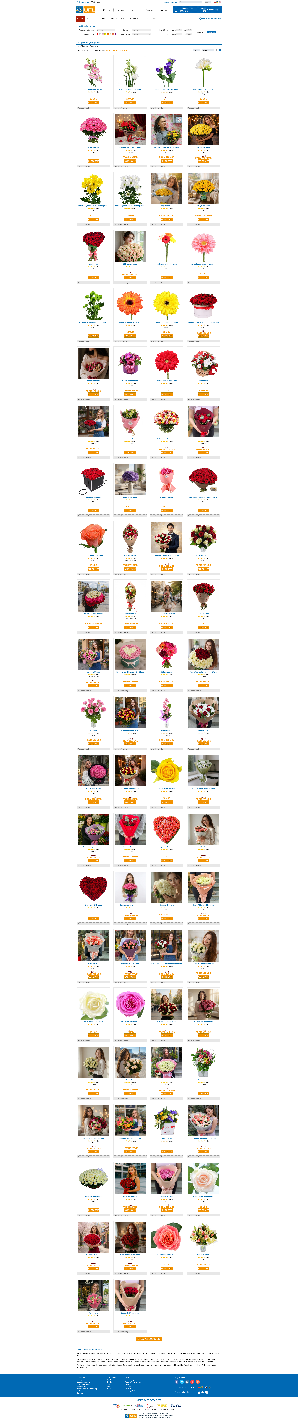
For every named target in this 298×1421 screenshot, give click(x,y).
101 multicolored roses (130, 730)
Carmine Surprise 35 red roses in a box (203, 322)
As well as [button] (156, 19)
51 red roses (93, 439)
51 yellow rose (167, 206)
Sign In (167, 2)
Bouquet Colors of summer (130, 1138)
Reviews (128, 1389)
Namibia (123, 50)
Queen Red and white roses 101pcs (203, 672)
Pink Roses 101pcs (93, 788)
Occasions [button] (101, 19)
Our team (128, 1384)
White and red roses (203, 555)
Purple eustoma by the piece (166, 89)
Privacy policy (82, 1380)
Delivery (128, 1377)
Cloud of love (203, 730)
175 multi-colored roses (166, 439)
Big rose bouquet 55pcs (203, 1021)
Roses (109, 1384)
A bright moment (166, 497)
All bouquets (111, 1377)
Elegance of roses (93, 497)
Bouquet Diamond (167, 905)
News (109, 1389)
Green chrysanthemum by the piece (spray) (93, 322)
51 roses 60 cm (203, 613)
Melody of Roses (93, 672)
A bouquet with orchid (130, 439)
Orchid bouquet (167, 730)
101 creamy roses (130, 264)
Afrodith (203, 847)
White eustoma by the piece (130, 89)
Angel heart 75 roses (167, 847)
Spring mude (203, 1080)
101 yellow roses (203, 147)
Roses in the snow (130, 1196)
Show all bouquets (149, 1339)
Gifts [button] (146, 19)
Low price (110, 1386)
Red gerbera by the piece (167, 380)
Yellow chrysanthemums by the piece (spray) (93, 206)
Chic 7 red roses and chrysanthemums (166, 963)
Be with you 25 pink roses (130, 905)
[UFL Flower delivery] (85, 9)
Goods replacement (84, 1382)
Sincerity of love (130, 613)
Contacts (128, 1386)
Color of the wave (130, 497)
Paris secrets (93, 963)
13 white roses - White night (203, 963)
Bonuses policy (82, 1386)
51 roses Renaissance (130, 788)
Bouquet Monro (203, 1254)
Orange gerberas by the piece (130, 322)
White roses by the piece (93, 1021)
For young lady (94, 46)
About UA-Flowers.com (133, 1382)
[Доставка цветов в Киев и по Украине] (215, 2)
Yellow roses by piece (166, 788)
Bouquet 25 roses (93, 1254)
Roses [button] (89, 19)
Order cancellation (83, 1384)
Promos (80, 19)
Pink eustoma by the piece (93, 89)
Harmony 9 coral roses (130, 963)
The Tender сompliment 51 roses (203, 1138)
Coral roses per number (166, 1254)
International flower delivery (87, 1389)
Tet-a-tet (93, 730)
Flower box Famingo (130, 380)
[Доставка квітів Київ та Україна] (217, 2)
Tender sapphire (93, 380)
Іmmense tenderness (93, 1196)
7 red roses (203, 439)
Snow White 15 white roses (203, 905)
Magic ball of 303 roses (93, 613)
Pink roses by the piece (130, 1021)
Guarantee (81, 1377)
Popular (109, 1380)
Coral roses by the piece (93, 555)
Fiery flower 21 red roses (130, 1254)
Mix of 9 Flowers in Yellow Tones (167, 147)
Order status (81, 1391)
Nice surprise (167, 1138)
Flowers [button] (113, 19)
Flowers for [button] (135, 19)
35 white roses (93, 1080)
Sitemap (80, 1393)
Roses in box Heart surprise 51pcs (130, 672)
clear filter (199, 32)
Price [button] (123, 19)
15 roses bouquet (130, 847)
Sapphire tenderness (167, 613)
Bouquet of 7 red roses (130, 1313)
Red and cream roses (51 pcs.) (167, 555)
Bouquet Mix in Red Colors (130, 147)
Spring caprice (167, 1196)
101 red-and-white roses (166, 1021)
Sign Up (174, 2)
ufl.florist (96, 2)
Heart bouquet (93, 264)
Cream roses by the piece (203, 1196)
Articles (109, 1391)
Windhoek (111, 50)
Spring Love (203, 380)
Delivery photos (130, 1391)
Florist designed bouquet (93, 847)
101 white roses (167, 1080)
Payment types (130, 1380)
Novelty (109, 1382)
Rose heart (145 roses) (93, 905)
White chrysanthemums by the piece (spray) (130, 206)
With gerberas (166, 672)
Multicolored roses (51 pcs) (93, 1138)
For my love (93, 1313)
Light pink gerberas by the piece (203, 264)
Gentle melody (130, 555)
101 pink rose (93, 147)
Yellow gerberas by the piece (166, 322)
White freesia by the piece (203, 89)
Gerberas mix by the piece (166, 264)
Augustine (130, 1080)
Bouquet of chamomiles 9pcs (203, 788)
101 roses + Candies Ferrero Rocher (203, 497)
